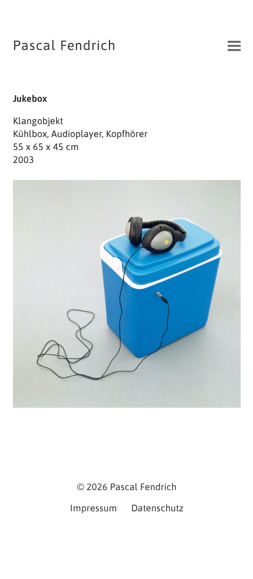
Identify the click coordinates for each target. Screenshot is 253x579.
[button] (234, 46)
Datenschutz (157, 508)
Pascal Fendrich (64, 45)
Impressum (93, 508)
